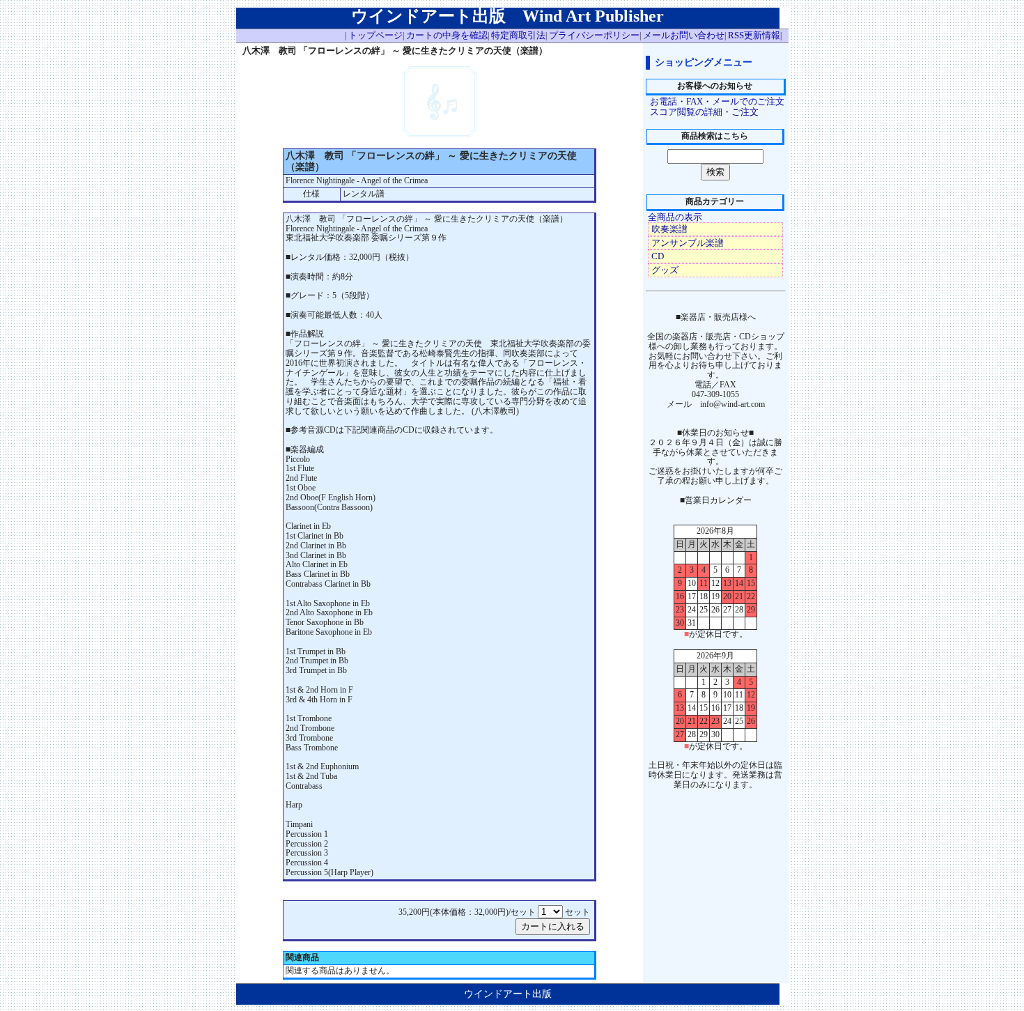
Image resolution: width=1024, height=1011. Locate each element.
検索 (715, 172)
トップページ (375, 35)
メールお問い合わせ (683, 35)
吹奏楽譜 (669, 229)
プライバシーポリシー (594, 35)
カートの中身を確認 (447, 35)
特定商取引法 (518, 35)
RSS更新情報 (754, 35)
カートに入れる (552, 926)
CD (657, 256)
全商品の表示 (675, 217)
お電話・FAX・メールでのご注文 (717, 101)
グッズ (664, 270)
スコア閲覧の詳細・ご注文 (704, 112)
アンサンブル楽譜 (687, 243)
